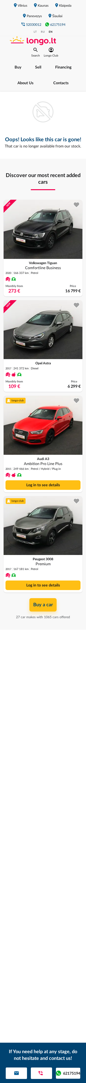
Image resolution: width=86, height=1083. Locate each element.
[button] (35, 52)
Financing (63, 67)
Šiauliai (57, 16)
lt (35, 32)
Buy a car (43, 604)
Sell (38, 67)
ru (43, 32)
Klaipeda (65, 5)
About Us (25, 83)
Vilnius (22, 5)
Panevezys (34, 16)
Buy (18, 67)
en (51, 32)
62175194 (57, 24)
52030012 (33, 24)
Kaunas (43, 5)
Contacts (61, 83)
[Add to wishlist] (76, 205)
